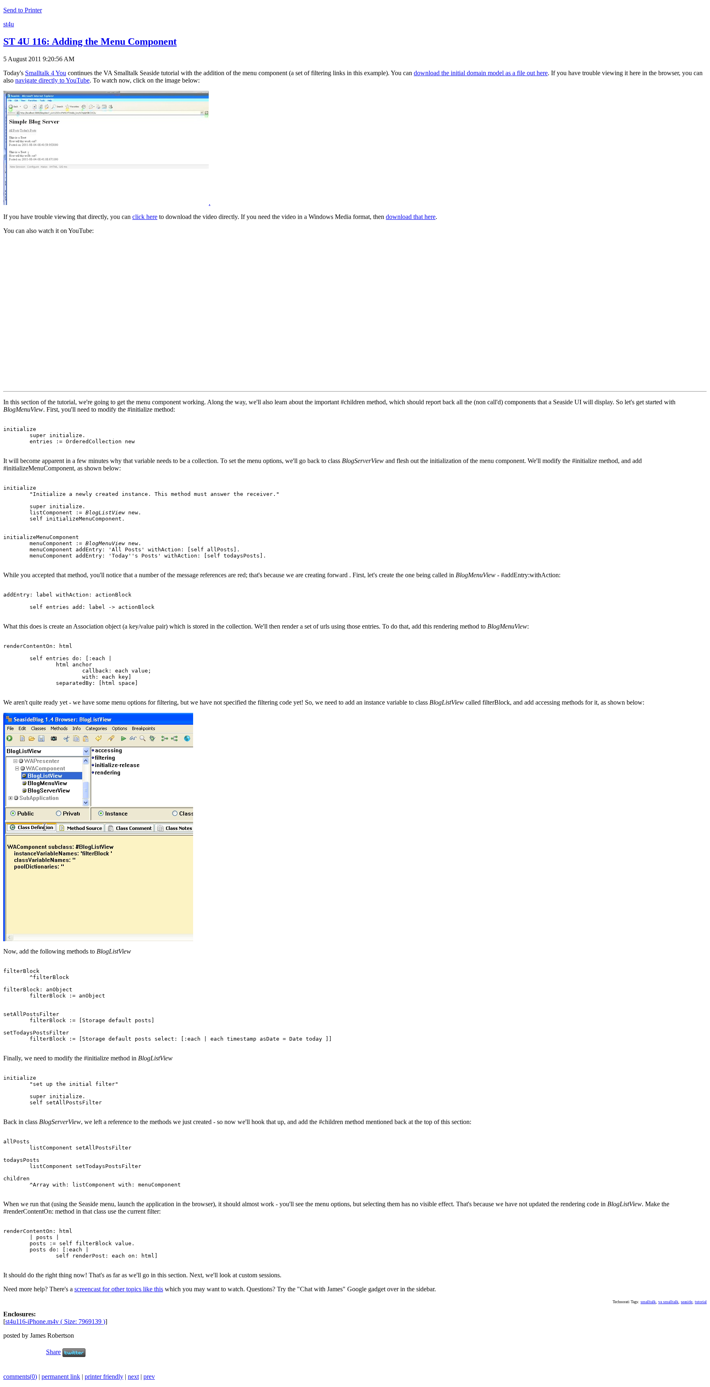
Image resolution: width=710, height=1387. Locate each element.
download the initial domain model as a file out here (481, 72)
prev (149, 1376)
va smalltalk (668, 1301)
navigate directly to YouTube (52, 80)
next (133, 1376)
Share (53, 1351)
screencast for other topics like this (118, 1289)
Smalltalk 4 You (45, 72)
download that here (411, 216)
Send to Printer (22, 10)
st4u (8, 24)
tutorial (701, 1301)
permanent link (60, 1376)
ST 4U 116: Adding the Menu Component (90, 41)
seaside (686, 1301)
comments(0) (20, 1376)
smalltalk (648, 1301)
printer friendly (104, 1376)
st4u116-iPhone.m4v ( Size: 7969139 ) (55, 1321)
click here (144, 216)
